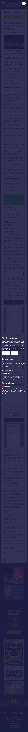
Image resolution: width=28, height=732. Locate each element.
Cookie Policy (7, 349)
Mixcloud (4, 391)
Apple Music (14, 390)
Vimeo (10, 391)
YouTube (4, 390)
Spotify (9, 390)
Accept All (6, 353)
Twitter (21, 388)
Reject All (14, 353)
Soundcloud (21, 390)
